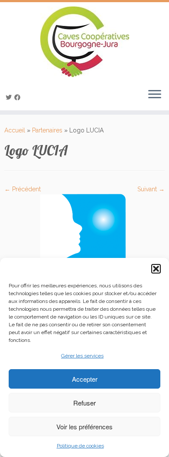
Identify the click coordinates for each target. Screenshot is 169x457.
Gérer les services (82, 356)
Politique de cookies (80, 446)
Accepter (85, 378)
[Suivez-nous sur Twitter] (10, 97)
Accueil (14, 130)
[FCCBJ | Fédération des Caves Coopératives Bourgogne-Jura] (84, 41)
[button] (156, 268)
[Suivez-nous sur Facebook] (18, 97)
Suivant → (151, 189)
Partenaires (47, 130)
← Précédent (22, 189)
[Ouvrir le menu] (154, 94)
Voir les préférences (84, 426)
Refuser (84, 402)
